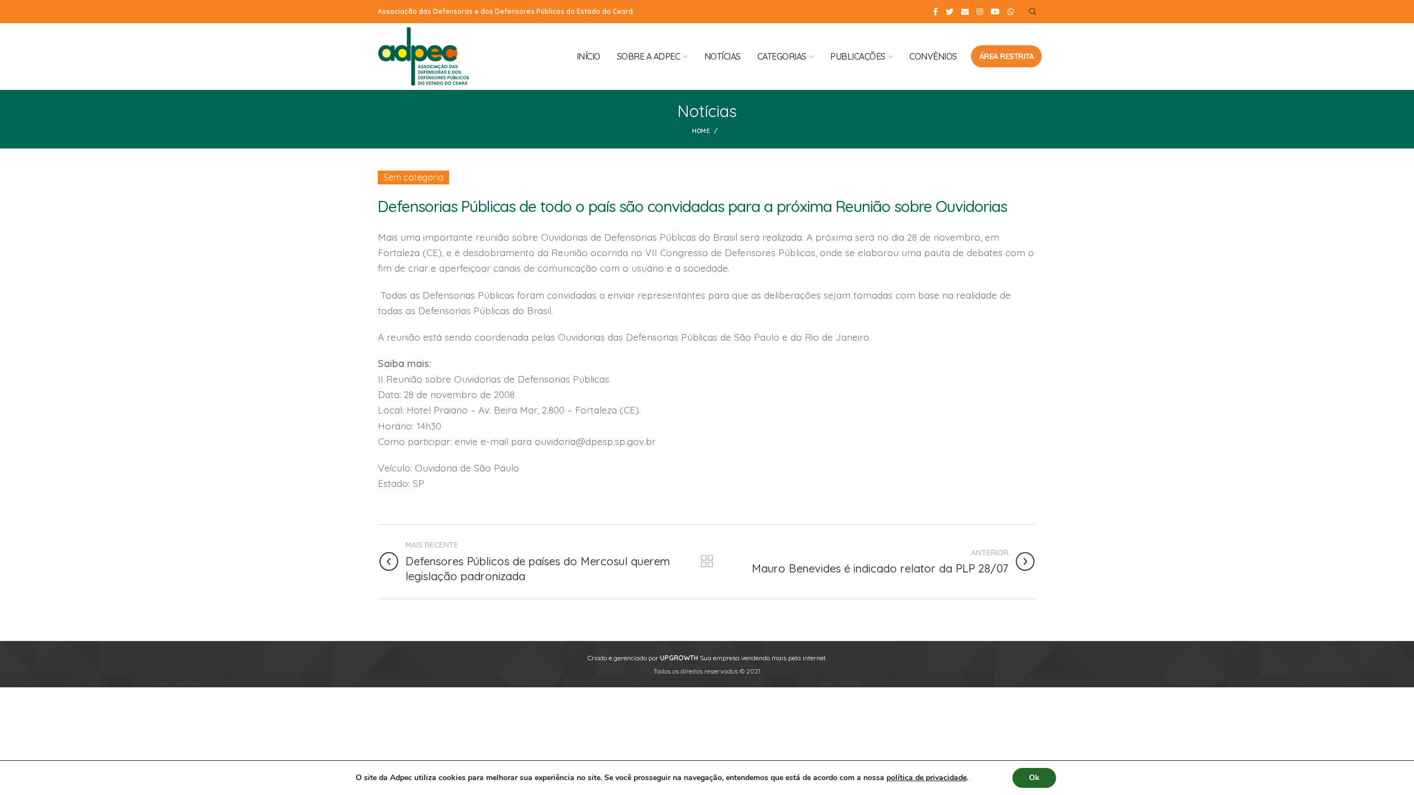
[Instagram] (980, 11)
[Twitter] (949, 11)
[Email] (965, 11)
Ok (1034, 777)
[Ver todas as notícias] (707, 561)
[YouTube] (995, 11)
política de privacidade (927, 777)
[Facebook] (935, 11)
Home (701, 131)
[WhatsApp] (1011, 11)
